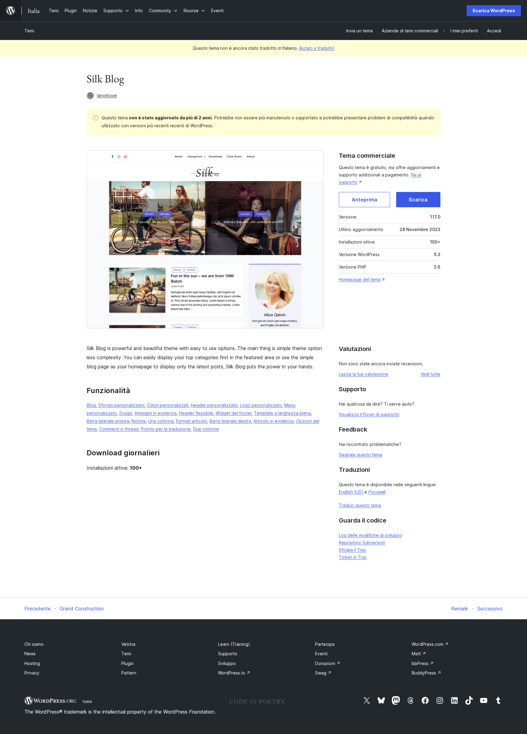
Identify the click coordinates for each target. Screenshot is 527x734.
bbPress (423, 663)
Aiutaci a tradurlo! (317, 48)
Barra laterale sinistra (108, 421)
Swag (323, 672)
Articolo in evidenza (273, 421)
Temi (29, 30)
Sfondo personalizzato (121, 405)
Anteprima (364, 200)
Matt (419, 653)
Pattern (128, 672)
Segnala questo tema (360, 454)
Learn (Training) (234, 644)
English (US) (351, 491)
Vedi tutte (430, 374)
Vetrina (128, 644)
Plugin (127, 663)
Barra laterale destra (230, 421)
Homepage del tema (359, 279)
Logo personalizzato (261, 405)
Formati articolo (191, 421)
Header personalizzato (214, 405)
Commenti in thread (118, 429)
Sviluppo (227, 663)
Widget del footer (234, 413)
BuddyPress (426, 672)
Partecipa (325, 644)
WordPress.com (430, 644)
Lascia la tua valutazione (363, 374)
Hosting (32, 663)
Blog (91, 405)
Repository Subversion (362, 542)
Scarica (418, 200)
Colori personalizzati (167, 405)
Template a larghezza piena (282, 413)
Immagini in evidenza (156, 413)
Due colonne (206, 429)
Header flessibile (196, 413)
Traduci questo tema (360, 505)
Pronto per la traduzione (166, 429)
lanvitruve (107, 95)
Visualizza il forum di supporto (369, 414)
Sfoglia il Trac (352, 549)
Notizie (138, 421)
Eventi (321, 653)
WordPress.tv (234, 672)
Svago (125, 413)
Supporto (227, 653)
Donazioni (327, 663)
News (30, 653)
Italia (87, 701)
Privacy (31, 672)
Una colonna (161, 421)
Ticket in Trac (353, 557)
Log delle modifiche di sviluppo (370, 535)
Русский (376, 491)
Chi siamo (34, 644)
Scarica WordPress (493, 10)
